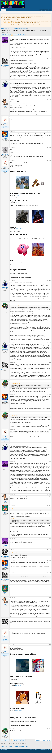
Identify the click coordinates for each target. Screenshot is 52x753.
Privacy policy (44, 749)
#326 (50, 597)
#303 (50, 81)
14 (18, 34)
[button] (13, 10)
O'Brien (16, 270)
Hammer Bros (22, 678)
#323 (50, 560)
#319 (50, 494)
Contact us (32, 749)
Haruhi (21, 236)
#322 (50, 549)
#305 (50, 116)
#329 (50, 644)
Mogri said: (13, 508)
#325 (50, 585)
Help (48, 749)
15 (20, 34)
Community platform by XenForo (26, 751)
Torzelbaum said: (14, 305)
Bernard (21, 270)
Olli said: (12, 518)
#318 (50, 461)
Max (16, 685)
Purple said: (13, 552)
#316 (50, 429)
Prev (3, 34)
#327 (50, 619)
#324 (50, 572)
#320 (50, 505)
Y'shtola (17, 678)
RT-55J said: (13, 415)
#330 (50, 728)
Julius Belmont (18, 262)
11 (12, 34)
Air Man (17, 195)
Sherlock (19, 685)
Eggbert (20, 710)
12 (14, 34)
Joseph (20, 195)
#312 (50, 362)
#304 (50, 99)
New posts (3, 12)
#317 (50, 444)
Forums (3, 10)
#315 (50, 412)
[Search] (50, 10)
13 (16, 34)
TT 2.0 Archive (14, 12)
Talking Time (4, 749)
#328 (50, 629)
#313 (50, 380)
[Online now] (5, 511)
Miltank (19, 718)
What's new (9, 10)
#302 (50, 58)
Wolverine (17, 236)
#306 (50, 131)
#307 (50, 147)
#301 (50, 37)
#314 (50, 394)
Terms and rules (38, 749)
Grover (16, 710)
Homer (23, 262)
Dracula (17, 202)
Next (23, 34)
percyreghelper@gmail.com (10, 22)
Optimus (17, 228)
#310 (50, 303)
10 (10, 34)
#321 (50, 538)
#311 (50, 342)
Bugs (16, 718)
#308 (50, 160)
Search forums (8, 12)
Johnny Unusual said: (15, 383)
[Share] (47, 37)
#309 (50, 280)
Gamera (21, 228)
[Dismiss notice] (50, 15)
